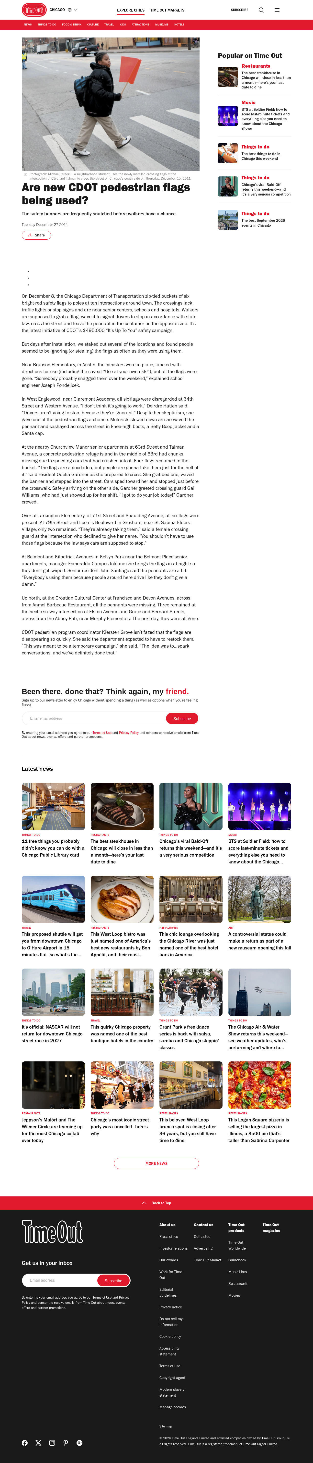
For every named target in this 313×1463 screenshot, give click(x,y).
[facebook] (25, 1443)
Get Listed (202, 1237)
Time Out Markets (167, 11)
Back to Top (161, 1203)
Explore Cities (131, 11)
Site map (165, 1427)
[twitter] (38, 1443)
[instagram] (52, 1443)
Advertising (203, 1249)
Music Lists (237, 1272)
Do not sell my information (171, 1322)
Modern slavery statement (171, 1393)
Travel (109, 25)
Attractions (140, 25)
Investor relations (173, 1249)
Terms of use (169, 1366)
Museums (161, 25)
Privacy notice (170, 1308)
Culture (93, 25)
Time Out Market (207, 1261)
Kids (123, 25)
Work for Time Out (170, 1275)
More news (156, 1164)
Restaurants (238, 1284)
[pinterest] (66, 1443)
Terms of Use (102, 733)
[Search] (261, 10)
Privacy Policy (129, 733)
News (28, 25)
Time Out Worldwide (237, 1246)
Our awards (168, 1261)
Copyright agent (172, 1378)
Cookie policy (170, 1337)
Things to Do (47, 25)
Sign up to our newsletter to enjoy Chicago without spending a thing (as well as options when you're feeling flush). (110, 703)
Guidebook (237, 1261)
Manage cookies (172, 1408)
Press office (168, 1237)
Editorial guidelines (168, 1293)
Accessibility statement (169, 1352)
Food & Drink (71, 25)
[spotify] (79, 1443)
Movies (234, 1296)
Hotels (179, 25)
